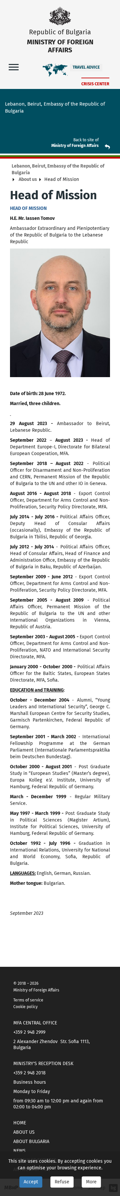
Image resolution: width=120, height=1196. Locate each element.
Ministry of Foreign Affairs (75, 145)
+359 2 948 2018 (29, 1073)
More (91, 1182)
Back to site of (86, 140)
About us (28, 179)
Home (19, 1123)
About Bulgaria (31, 1141)
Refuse (62, 1182)
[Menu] (13, 67)
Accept (31, 1182)
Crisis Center (95, 83)
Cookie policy (25, 1006)
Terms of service (28, 1000)
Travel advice (86, 67)
